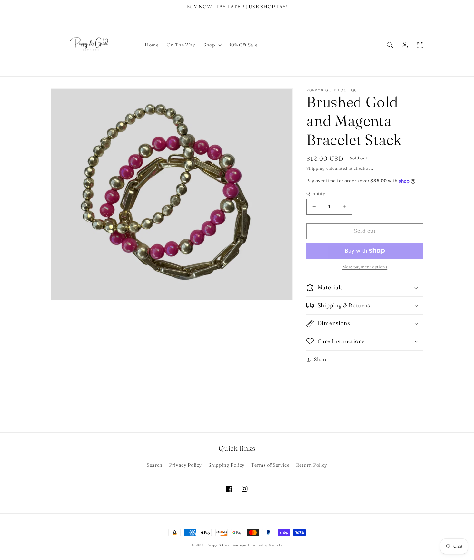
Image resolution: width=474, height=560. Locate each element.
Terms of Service (270, 465)
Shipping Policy (226, 465)
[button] (212, 45)
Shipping (315, 168)
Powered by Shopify (265, 545)
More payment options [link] (365, 266)
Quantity (315, 193)
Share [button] (320, 359)
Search (155, 465)
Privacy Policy (185, 465)
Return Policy (311, 465)
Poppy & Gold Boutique (227, 545)
